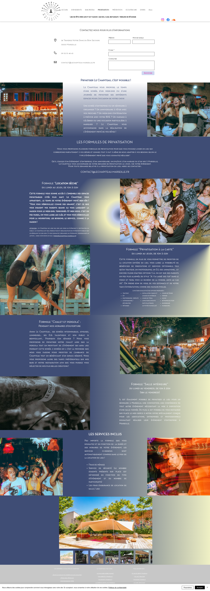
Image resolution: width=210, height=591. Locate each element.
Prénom (111, 38)
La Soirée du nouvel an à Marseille (105, 582)
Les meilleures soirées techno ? (105, 573)
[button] (117, 9)
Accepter (200, 587)
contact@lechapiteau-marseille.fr (78, 63)
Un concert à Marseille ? (105, 579)
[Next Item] (148, 523)
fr (75, 236)
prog (55, 236)
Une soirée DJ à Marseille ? (105, 576)
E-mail (111, 50)
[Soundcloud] (173, 20)
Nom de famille (138, 38)
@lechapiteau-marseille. (66, 236)
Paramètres (188, 587)
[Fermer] (207, 587)
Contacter (113, 59)
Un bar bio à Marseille (139, 579)
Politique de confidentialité (117, 587)
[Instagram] (162, 20)
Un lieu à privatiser (139, 576)
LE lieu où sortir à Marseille (139, 573)
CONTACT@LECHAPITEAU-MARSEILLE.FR (105, 172)
